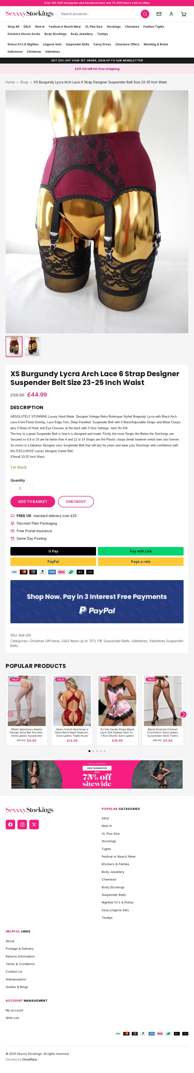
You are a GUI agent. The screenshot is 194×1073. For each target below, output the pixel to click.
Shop (24, 82)
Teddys (102, 34)
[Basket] (183, 14)
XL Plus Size (93, 26)
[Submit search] (145, 14)
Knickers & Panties (115, 864)
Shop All (13, 26)
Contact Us (14, 971)
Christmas (34, 51)
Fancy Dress (102, 44)
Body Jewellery (82, 34)
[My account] (171, 14)
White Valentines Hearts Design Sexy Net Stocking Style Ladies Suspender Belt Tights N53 (27, 732)
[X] (34, 824)
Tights (106, 849)
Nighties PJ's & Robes (118, 902)
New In (39, 26)
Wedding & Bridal (156, 44)
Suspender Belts (77, 44)
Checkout (76, 502)
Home (10, 82)
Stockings (114, 26)
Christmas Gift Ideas (44, 641)
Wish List (12, 1018)
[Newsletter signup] (159, 14)
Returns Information (20, 956)
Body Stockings (55, 34)
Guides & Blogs (17, 987)
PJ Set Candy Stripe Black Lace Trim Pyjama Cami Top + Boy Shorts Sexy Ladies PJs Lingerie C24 (117, 732)
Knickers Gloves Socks (24, 34)
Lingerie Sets (52, 44)
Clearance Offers (127, 44)
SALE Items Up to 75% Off (82, 641)
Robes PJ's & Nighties (23, 44)
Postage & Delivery (20, 948)
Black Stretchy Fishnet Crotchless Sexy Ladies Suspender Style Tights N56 (162, 732)
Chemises (132, 26)
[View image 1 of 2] (14, 346)
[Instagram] (22, 824)
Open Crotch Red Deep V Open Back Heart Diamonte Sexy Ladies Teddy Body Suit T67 (72, 732)
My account (14, 1010)
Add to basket (33, 502)
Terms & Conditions (20, 964)
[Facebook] (10, 824)
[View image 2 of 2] (32, 346)
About (10, 941)
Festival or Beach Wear (65, 26)
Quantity (17, 480)
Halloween (15, 51)
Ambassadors (16, 979)
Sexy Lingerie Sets (115, 910)
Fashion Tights (153, 26)
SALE (27, 26)
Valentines (52, 51)
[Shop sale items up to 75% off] (97, 774)
